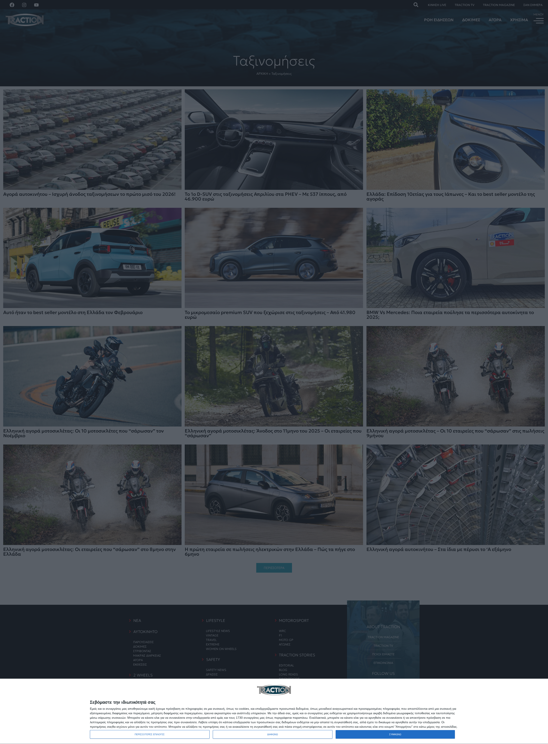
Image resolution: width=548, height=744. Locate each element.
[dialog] (274, 711)
